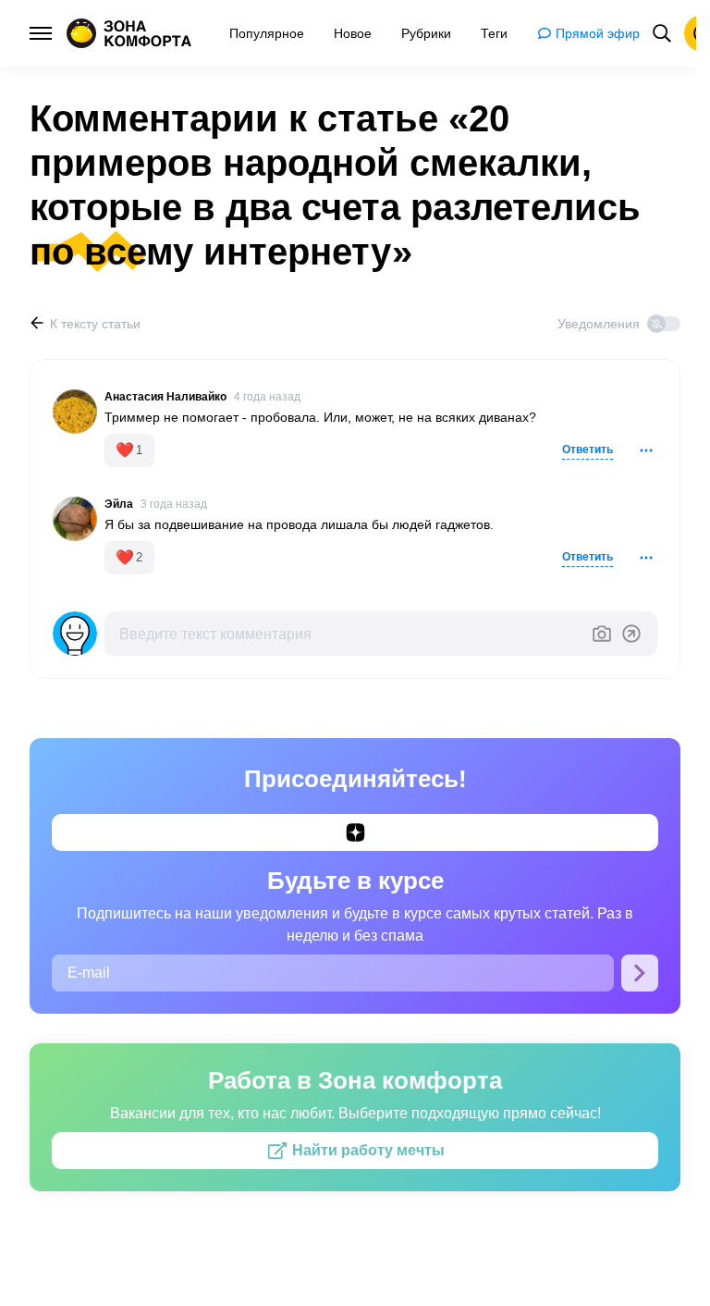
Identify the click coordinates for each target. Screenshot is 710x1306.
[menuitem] (266, 33)
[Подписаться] (639, 973)
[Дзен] (355, 832)
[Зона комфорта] (129, 33)
